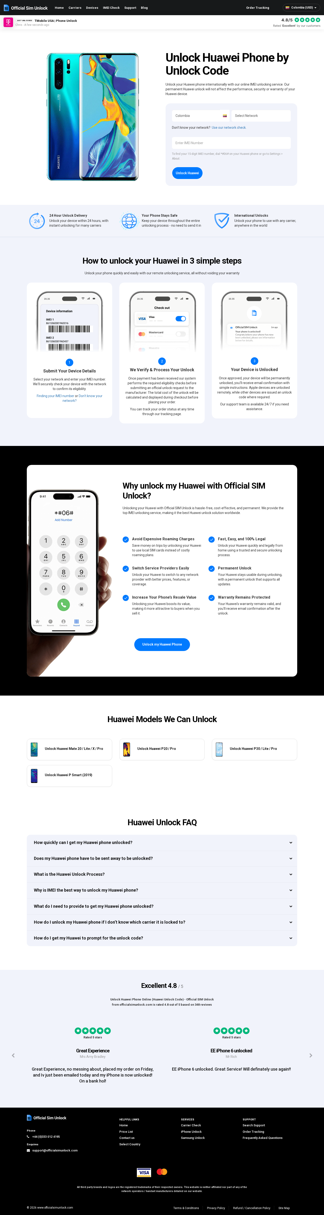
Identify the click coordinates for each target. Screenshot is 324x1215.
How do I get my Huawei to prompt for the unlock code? (88, 937)
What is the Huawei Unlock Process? (69, 874)
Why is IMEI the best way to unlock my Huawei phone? (86, 890)
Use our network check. (229, 127)
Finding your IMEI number (55, 396)
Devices (92, 7)
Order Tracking (257, 7)
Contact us (126, 1138)
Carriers (75, 7)
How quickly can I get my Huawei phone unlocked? (83, 842)
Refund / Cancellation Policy (251, 1208)
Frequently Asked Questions (262, 1138)
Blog (144, 7)
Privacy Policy (216, 1208)
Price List (126, 1131)
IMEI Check (111, 7)
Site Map (284, 1208)
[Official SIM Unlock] (26, 8)
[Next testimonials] (311, 1056)
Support (130, 7)
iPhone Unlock (191, 1131)
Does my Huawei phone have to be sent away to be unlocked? (93, 858)
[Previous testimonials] (13, 1056)
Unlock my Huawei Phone (162, 644)
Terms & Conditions (186, 1208)
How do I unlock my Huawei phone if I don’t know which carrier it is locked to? (109, 922)
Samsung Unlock (193, 1138)
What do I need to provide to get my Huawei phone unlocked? (93, 906)
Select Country (129, 1144)
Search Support (254, 1125)
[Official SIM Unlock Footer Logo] (47, 1118)
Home (59, 7)
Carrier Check (191, 1125)
